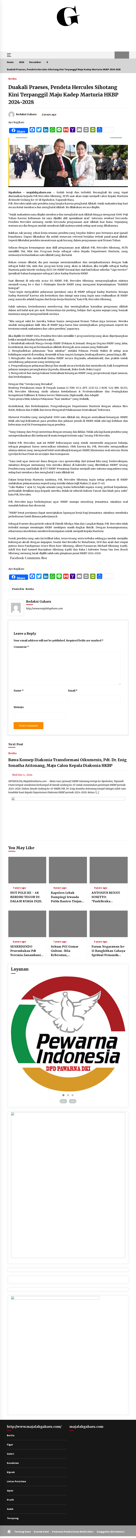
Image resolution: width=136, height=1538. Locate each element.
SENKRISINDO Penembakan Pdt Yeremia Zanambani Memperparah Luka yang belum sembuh (25, 951)
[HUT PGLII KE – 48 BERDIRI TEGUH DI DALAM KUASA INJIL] (27, 870)
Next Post (15, 744)
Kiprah (11, 1472)
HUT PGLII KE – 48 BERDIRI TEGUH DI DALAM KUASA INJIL (26, 897)
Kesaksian (13, 1463)
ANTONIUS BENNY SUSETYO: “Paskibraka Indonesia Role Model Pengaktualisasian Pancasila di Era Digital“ (108, 897)
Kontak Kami (41, 1531)
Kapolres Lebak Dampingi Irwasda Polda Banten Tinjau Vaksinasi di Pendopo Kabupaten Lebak (67, 897)
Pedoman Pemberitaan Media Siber (73, 1531)
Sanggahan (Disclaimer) (110, 1531)
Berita (12, 78)
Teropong (13, 1518)
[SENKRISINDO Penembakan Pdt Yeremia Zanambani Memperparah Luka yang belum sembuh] (27, 924)
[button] (118, 55)
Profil (10, 1499)
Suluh (10, 1509)
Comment (21, 646)
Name (19, 690)
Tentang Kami (22, 1531)
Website (19, 707)
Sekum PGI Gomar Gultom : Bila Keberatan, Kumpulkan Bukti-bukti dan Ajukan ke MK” (66, 951)
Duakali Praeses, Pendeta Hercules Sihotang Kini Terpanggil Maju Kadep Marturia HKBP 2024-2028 (63, 94)
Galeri (10, 1453)
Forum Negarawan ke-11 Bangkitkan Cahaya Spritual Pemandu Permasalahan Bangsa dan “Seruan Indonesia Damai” (108, 951)
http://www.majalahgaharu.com (44, 608)
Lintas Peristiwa (16, 1481)
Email (72, 690)
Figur (10, 1444)
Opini (10, 1490)
